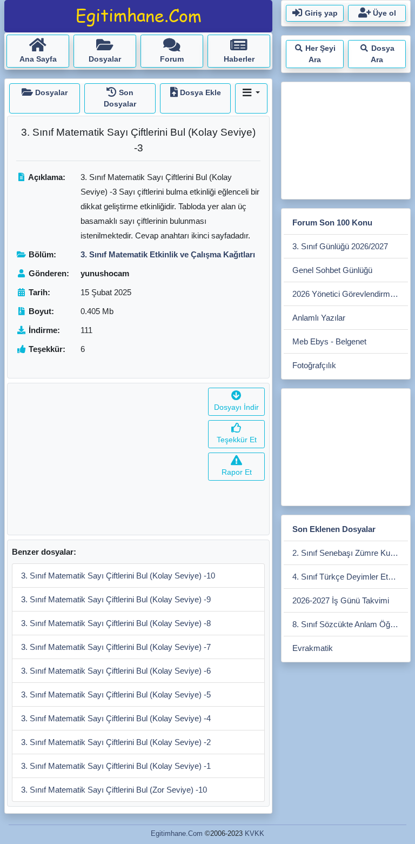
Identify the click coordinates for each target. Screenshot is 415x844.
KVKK (254, 833)
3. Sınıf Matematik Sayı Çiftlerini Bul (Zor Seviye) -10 (114, 789)
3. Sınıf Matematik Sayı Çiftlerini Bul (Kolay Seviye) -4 (116, 718)
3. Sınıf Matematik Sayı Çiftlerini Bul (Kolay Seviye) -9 (116, 599)
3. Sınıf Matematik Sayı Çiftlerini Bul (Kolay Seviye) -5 (116, 694)
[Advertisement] (106, 459)
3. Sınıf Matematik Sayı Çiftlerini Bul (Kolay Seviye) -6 (116, 670)
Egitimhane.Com (177, 833)
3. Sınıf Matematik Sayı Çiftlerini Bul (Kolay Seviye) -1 (116, 765)
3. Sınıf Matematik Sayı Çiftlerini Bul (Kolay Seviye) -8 (116, 623)
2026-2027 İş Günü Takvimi (340, 600)
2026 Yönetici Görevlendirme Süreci (350, 293)
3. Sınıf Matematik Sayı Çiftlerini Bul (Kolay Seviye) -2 (116, 742)
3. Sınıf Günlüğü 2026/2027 (340, 246)
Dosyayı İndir (236, 407)
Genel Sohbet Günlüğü (332, 270)
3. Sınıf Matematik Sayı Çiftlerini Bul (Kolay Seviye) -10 (118, 575)
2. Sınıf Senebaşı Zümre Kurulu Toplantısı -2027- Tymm (350, 552)
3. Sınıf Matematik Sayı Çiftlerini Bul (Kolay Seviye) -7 (116, 647)
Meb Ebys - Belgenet (329, 341)
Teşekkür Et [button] (237, 439)
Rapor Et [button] (237, 472)
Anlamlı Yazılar (318, 317)
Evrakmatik (312, 648)
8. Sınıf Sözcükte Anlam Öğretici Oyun (350, 624)
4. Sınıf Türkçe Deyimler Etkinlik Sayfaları (350, 576)
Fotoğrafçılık (314, 365)
